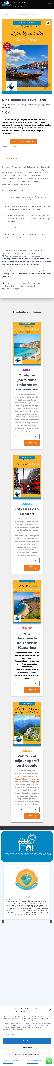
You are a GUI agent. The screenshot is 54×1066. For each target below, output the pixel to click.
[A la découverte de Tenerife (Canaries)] (27, 601)
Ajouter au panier (22, 141)
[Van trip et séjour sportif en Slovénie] (27, 724)
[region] (27, 921)
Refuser (27, 1047)
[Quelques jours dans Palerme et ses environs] (27, 343)
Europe (10, 14)
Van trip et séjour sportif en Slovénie (27, 761)
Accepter (27, 1041)
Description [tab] (10, 158)
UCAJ (27, 897)
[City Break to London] (27, 477)
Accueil (4, 14)
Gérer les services (9, 1034)
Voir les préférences (27, 1054)
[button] (50, 1009)
